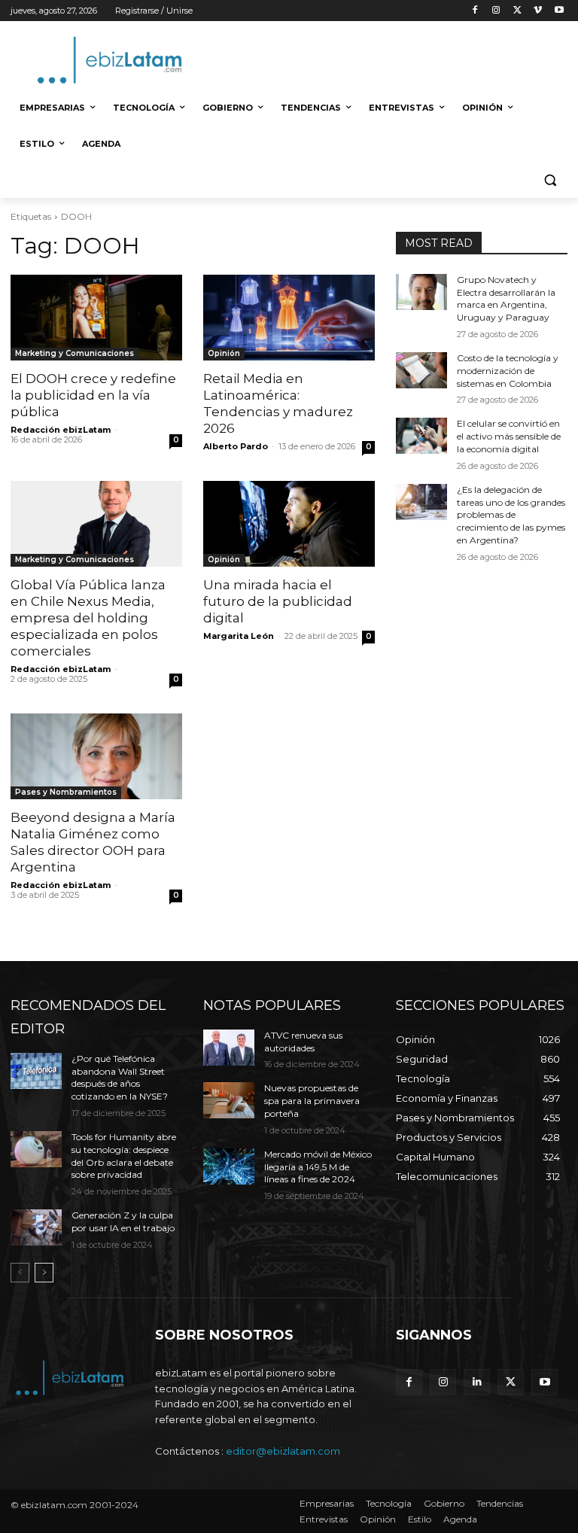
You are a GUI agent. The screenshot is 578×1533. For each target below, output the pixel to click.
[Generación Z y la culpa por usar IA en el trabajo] (36, 1227)
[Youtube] (558, 11)
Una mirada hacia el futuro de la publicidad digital (277, 601)
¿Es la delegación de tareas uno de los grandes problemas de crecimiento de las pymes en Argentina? (511, 515)
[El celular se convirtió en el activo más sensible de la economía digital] (421, 436)
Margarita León (238, 636)
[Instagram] (496, 11)
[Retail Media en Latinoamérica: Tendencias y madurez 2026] (289, 317)
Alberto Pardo (235, 446)
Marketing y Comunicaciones (74, 353)
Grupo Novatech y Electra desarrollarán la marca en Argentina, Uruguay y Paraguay (506, 298)
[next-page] (44, 1272)
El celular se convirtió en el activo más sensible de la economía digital (509, 436)
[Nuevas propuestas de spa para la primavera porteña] (228, 1100)
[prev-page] (20, 1272)
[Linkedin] (477, 1382)
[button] (549, 180)
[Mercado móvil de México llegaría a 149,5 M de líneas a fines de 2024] (228, 1166)
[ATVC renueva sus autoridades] (228, 1048)
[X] (517, 11)
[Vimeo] (537, 11)
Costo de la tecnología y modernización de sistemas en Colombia (507, 370)
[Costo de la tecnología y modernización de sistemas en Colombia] (421, 370)
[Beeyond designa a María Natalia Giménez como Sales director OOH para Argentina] (96, 756)
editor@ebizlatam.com (283, 1451)
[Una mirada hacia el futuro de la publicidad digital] (289, 524)
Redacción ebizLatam (61, 429)
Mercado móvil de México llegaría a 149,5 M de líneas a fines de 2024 (318, 1166)
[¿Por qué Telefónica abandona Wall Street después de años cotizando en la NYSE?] (36, 1071)
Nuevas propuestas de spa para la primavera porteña (312, 1100)
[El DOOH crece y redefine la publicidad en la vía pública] (96, 317)
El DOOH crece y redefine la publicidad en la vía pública (93, 395)
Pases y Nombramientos (66, 792)
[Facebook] (475, 11)
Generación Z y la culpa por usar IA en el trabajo (123, 1221)
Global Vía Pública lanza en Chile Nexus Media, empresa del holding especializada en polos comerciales (88, 618)
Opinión (224, 353)
